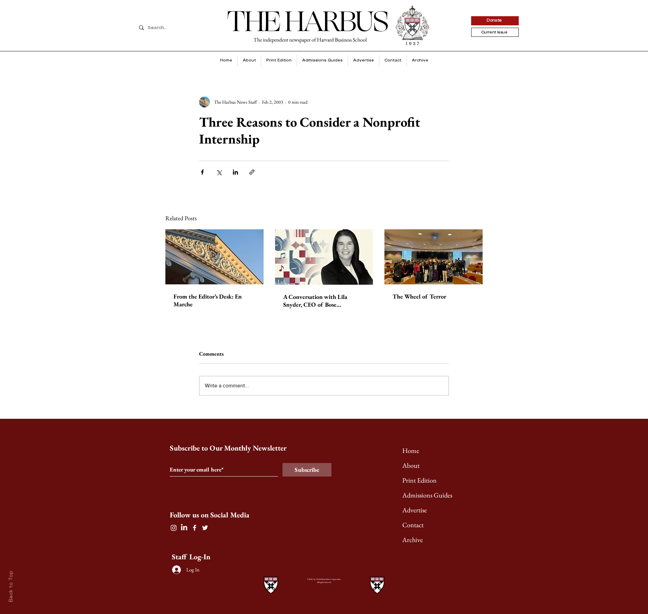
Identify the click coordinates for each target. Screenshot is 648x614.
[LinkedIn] (184, 528)
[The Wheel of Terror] (433, 256)
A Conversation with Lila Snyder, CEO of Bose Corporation (315, 300)
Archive (412, 539)
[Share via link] (252, 172)
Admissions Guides (427, 495)
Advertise (414, 510)
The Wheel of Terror (419, 296)
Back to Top (11, 586)
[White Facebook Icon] (194, 528)
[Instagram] (174, 528)
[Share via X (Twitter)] (219, 172)
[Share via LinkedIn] (235, 172)
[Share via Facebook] (202, 172)
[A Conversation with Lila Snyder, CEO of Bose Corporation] (324, 257)
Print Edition (419, 480)
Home (410, 450)
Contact (413, 524)
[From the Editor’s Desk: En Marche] (214, 256)
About (411, 465)
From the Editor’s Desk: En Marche (207, 300)
